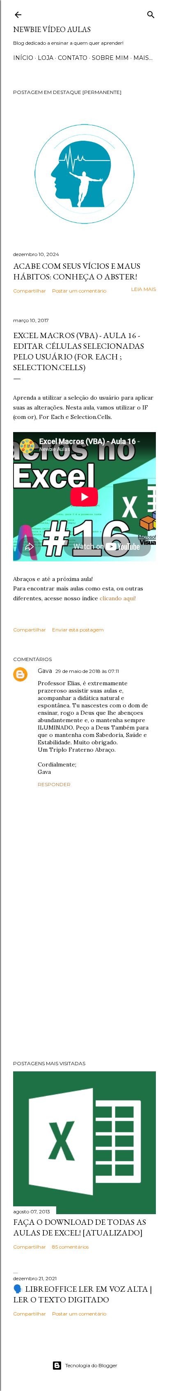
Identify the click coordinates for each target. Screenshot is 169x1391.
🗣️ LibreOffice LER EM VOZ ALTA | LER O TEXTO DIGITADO (82, 1294)
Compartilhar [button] (29, 291)
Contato (72, 58)
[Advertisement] (84, 982)
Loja (45, 58)
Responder (54, 784)
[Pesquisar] (151, 13)
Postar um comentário (79, 291)
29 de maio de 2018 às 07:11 (87, 671)
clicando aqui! (118, 598)
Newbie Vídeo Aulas (52, 29)
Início (23, 58)
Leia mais (143, 289)
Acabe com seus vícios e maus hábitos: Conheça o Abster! (76, 271)
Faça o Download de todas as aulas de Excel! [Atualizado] (79, 1227)
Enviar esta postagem (78, 630)
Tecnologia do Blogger (91, 1365)
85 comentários (70, 1247)
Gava (45, 671)
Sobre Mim (110, 58)
